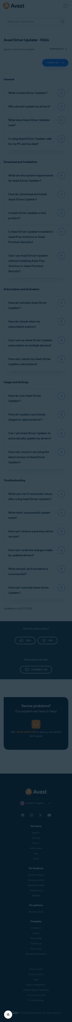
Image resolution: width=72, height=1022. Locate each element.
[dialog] (36, 511)
